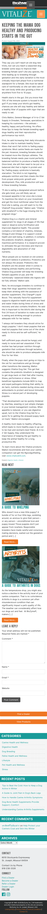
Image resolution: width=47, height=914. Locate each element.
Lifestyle (20, 457)
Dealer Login (8, 883)
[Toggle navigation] (31, 5)
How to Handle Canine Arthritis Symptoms (22, 794)
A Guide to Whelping (16, 504)
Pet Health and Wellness (13, 762)
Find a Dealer (23, 711)
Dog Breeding (8, 748)
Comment (7, 635)
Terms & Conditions (34, 906)
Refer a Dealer (8, 880)
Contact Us (23, 908)
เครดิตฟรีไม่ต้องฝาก (11, 822)
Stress (5, 766)
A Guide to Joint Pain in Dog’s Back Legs (21, 790)
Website (5, 685)
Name (5, 663)
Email (5, 674)
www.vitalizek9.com (15, 452)
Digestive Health (13, 457)
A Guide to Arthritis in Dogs (21, 582)
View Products (23, 718)
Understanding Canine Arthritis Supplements (23, 806)
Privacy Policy (21, 906)
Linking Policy (10, 906)
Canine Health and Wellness (15, 739)
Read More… (10, 538)
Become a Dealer (10, 877)
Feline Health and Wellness (14, 753)
